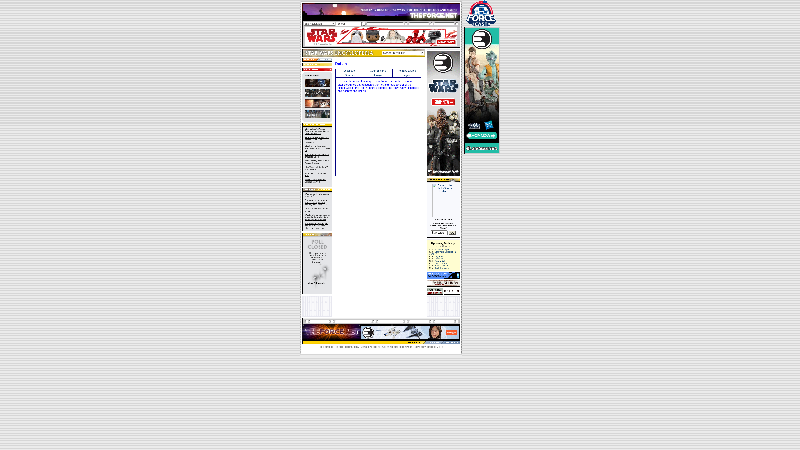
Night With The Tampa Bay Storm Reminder (317, 139)
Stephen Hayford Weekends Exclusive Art (317, 148)
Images (378, 75)
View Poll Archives (317, 283)
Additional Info (378, 70)
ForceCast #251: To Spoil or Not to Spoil (317, 155)
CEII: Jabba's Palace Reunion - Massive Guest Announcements (317, 131)
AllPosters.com (443, 219)
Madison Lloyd (442, 249)
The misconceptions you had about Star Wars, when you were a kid (316, 225)
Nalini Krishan (441, 265)
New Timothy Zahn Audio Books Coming (317, 162)
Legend (407, 75)
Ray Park (439, 256)
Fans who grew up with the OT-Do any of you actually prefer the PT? (316, 202)
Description (349, 70)
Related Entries (407, 70)
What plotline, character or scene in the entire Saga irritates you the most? (317, 217)
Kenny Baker (441, 261)
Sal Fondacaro (442, 263)
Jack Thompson (442, 268)
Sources (350, 75)
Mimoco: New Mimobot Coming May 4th (315, 180)
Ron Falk (439, 259)
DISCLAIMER (405, 347)
